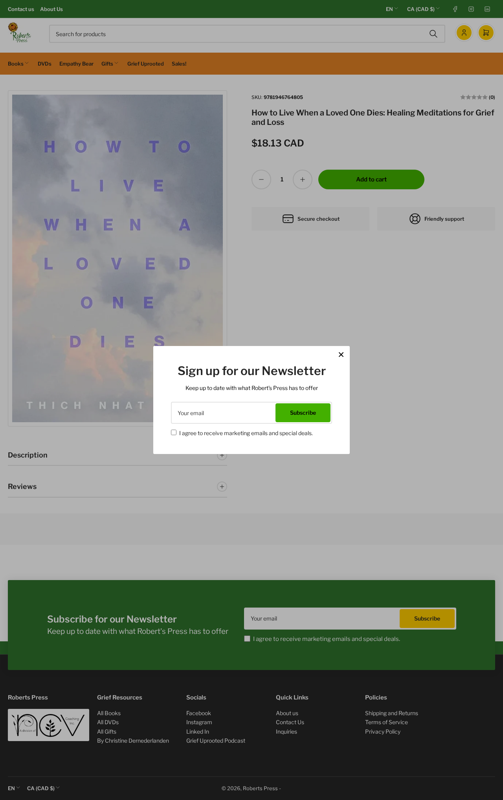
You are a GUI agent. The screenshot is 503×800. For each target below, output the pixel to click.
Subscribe (303, 412)
